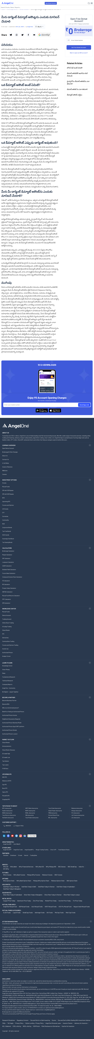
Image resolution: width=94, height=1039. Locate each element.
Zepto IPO (5, 792)
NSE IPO (4, 777)
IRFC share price (6, 808)
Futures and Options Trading (10, 645)
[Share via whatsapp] (16, 35)
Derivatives (5, 637)
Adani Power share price (55, 810)
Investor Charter (68, 1023)
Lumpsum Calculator (8, 562)
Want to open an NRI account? (79, 53)
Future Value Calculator (8, 573)
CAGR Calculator (7, 566)
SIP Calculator (6, 558)
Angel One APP (7, 849)
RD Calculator (6, 584)
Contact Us (5, 459)
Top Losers (5, 765)
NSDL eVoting (27, 1026)
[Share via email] (34, 35)
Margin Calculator (7, 554)
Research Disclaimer (8, 1020)
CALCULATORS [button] (7, 548)
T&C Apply (10, 1023)
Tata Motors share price (9, 815)
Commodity (5, 520)
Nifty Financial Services (26, 866)
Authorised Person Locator (10, 734)
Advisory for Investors (80, 1023)
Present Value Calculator (9, 588)
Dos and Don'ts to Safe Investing (40, 1020)
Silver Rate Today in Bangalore (33, 895)
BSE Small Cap (72, 866)
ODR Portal (36, 1026)
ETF (3, 512)
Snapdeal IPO (6, 799)
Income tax (5, 649)
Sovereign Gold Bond (8, 538)
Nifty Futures (7, 875)
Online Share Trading (8, 623)
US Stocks (5, 509)
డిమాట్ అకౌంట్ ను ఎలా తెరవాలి (77, 89)
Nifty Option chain (8, 881)
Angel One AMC (7, 844)
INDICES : (5, 864)
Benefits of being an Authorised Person (13, 711)
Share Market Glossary (8, 750)
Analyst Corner (6, 656)
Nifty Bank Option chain (24, 881)
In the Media (5, 463)
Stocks (4, 483)
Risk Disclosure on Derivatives (50, 1026)
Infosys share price (76, 810)
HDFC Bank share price (31, 808)
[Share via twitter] (22, 35)
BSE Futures (58, 875)
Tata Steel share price (54, 808)
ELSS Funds (7, 912)
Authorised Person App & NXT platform (13, 726)
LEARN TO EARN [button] (7, 663)
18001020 (8, 825)
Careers (4, 474)
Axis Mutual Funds (37, 906)
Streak (20, 855)
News (3, 673)
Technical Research (7, 680)
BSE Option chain (72, 881)
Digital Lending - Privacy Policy (34, 1023)
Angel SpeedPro (29, 849)
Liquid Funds (17, 912)
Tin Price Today (77, 901)
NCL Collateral (6, 1026)
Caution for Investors (68, 1026)
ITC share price (75, 813)
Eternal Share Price (53, 815)
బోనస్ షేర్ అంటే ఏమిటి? (75, 68)
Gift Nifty (6, 869)
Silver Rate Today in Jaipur (72, 895)
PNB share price (52, 813)
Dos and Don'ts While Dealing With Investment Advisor (74, 1020)
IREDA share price (7, 813)
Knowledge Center (7, 665)
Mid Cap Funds (59, 912)
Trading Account (6, 619)
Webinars (4, 470)
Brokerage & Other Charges (10, 452)
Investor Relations (7, 467)
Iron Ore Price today (65, 901)
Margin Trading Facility (42, 849)
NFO (3, 498)
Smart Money (6, 669)
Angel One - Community (8, 688)
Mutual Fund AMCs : (9, 904)
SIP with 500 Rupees (8, 494)
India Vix (81, 866)
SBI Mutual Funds (24, 906)
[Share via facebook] (28, 35)
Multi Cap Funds (70, 912)
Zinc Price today (38, 901)
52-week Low (6, 757)
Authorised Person (7, 652)
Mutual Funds (6, 486)
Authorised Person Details (9, 730)
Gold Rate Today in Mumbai (11, 887)
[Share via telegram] (10, 35)
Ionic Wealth (17, 844)
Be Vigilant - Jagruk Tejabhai (10, 692)
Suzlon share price (7, 810)
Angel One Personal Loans (53, 1023)
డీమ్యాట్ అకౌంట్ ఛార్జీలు (74, 95)
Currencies (5, 516)
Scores (54, 1020)
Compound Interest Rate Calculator (12, 577)
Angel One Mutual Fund (10, 906)
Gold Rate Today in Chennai (46, 887)
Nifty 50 (5, 866)
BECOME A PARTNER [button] (8, 697)
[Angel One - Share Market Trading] (7, 3)
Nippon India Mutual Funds (82, 906)
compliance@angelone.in (29, 1003)
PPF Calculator (6, 599)
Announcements (6, 746)
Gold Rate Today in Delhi (29, 887)
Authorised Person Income (9, 715)
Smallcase (13, 855)
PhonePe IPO (5, 795)
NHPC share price (30, 810)
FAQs (3, 1023)
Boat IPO (4, 788)
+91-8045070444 (32, 1007)
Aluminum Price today (24, 901)
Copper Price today (9, 901)
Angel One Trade (18, 849)
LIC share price (75, 817)
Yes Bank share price (8, 817)
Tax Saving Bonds (7, 542)
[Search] (89, 3)
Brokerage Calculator (8, 551)
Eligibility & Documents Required (11, 719)
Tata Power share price (31, 817)
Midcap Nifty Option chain (41, 881)
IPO (3, 634)
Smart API (53, 849)
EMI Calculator (6, 603)
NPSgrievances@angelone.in (10, 1005)
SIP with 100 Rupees (7, 490)
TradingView (33, 855)
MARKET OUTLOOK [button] (8, 739)
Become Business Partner (9, 700)
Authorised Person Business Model (11, 722)
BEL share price (52, 817)
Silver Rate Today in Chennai (53, 895)
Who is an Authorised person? (10, 708)
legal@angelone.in (50, 1009)
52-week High (6, 753)
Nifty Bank (13, 866)
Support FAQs (20, 825)
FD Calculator (6, 580)
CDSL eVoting (17, 1026)
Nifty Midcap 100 (51, 866)
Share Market (6, 630)
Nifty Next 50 (40, 866)
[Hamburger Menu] (92, 3)
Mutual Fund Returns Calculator (11, 595)
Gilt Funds (50, 912)
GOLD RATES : (6, 884)
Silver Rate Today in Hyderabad (12, 895)
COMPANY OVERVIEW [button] (8, 445)
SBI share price (29, 815)
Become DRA (5, 704)
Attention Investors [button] (10, 921)
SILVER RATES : (7, 892)
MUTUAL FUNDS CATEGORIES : (11, 910)
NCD (3, 524)
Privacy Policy (35, 1014)
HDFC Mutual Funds (51, 906)
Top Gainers (5, 761)
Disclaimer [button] (6, 979)
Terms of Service (46, 1014)
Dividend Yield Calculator (9, 569)
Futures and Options (8, 505)
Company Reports (7, 684)
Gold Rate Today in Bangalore (12, 889)
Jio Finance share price (77, 815)
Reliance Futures (47, 875)
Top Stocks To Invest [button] (9, 806)
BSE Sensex (62, 866)
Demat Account (6, 615)
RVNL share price (30, 813)
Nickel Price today (50, 901)
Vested (26, 855)
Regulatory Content (22, 1020)
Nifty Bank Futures (19, 875)
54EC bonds (5, 535)
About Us (5, 455)
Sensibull (5, 855)
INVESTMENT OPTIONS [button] (9, 480)
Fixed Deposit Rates (63, 849)
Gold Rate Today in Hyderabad (66, 887)
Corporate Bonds (7, 527)
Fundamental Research (8, 677)
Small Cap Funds (28, 912)
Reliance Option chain (58, 881)
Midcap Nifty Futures (33, 875)
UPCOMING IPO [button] (6, 774)
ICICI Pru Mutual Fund (65, 906)
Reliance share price (76, 808)
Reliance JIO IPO (6, 781)
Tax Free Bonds (6, 531)
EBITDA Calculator (7, 592)
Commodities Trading (8, 641)
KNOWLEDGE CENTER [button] (9, 608)
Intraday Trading (6, 626)
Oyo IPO (4, 784)
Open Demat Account (51, 3)
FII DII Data (5, 768)
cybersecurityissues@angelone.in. (55, 1007)
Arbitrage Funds (40, 912)
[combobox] (40, 26)
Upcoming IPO (6, 501)
